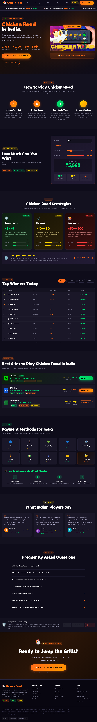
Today (62, 281)
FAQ (67, 3)
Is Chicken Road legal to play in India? (48, 566)
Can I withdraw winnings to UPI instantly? (48, 586)
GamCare (66, 625)
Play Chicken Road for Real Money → (72, 55)
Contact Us (80, 701)
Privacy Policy (80, 694)
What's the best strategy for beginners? (48, 600)
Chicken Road (12, 2)
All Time (90, 281)
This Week (71, 281)
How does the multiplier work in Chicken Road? (48, 580)
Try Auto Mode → (84, 258)
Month (81, 281)
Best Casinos (49, 3)
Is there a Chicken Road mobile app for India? (48, 607)
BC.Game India (58, 689)
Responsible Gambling (83, 699)
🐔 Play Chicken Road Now (48, 667)
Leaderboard (36, 696)
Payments (60, 3)
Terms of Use (80, 696)
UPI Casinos (57, 699)
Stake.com (57, 694)
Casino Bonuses (59, 696)
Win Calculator (36, 694)
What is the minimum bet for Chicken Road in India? (48, 573)
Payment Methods (82, 691)
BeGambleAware (78, 625)
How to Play (28, 3)
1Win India (57, 691)
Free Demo (35, 699)
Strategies (38, 3)
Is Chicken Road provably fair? (48, 593)
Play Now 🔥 (87, 3)
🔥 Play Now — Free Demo (16, 56)
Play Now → (86, 378)
